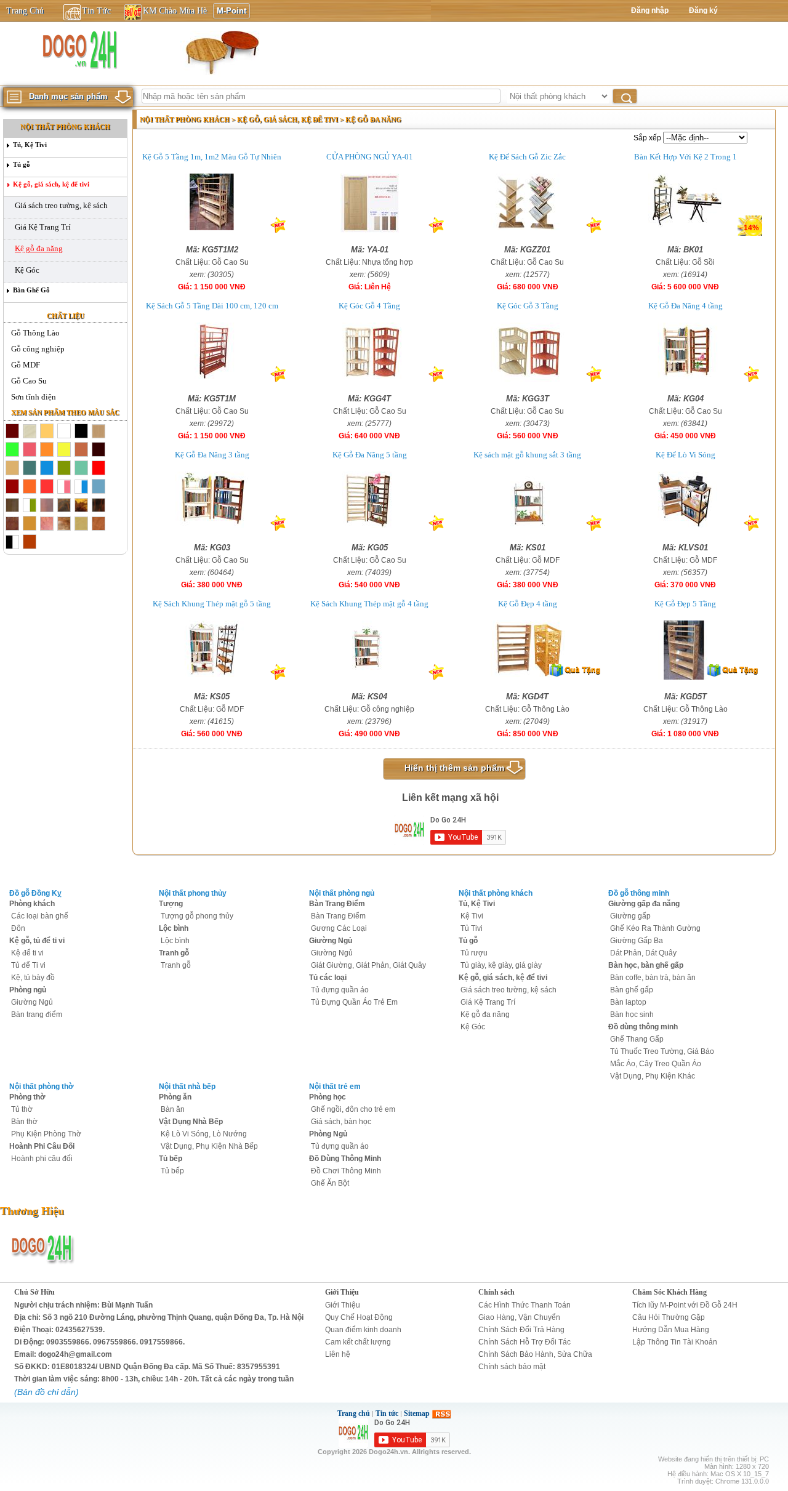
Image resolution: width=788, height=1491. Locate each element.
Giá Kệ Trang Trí (43, 226)
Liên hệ (337, 1354)
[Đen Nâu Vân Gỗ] (64, 505)
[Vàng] (64, 450)
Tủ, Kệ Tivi (30, 144)
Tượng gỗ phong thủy (197, 916)
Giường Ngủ (32, 1002)
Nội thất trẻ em (335, 1086)
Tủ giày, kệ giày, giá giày (501, 965)
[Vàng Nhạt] (81, 524)
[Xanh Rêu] (64, 468)
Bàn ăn (173, 1109)
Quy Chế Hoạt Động (359, 1317)
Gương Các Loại (339, 928)
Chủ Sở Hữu (34, 1292)
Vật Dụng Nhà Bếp (191, 1121)
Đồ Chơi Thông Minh (346, 1171)
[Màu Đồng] (29, 524)
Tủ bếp (170, 1158)
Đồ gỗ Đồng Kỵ (35, 893)
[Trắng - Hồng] (64, 487)
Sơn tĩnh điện (33, 396)
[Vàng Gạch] (29, 487)
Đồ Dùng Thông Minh (345, 1158)
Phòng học (327, 1097)
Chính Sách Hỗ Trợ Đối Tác (524, 1342)
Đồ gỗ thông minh (638, 893)
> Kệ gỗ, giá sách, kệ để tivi (285, 119)
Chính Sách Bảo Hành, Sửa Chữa (535, 1354)
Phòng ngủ (27, 990)
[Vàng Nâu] (12, 468)
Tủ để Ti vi (28, 965)
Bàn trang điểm (36, 1014)
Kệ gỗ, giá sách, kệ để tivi (51, 184)
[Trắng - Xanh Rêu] (29, 505)
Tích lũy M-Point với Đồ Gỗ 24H (685, 1305)
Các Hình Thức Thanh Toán (524, 1305)
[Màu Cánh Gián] (12, 431)
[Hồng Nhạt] (29, 450)
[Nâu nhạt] (81, 450)
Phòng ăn (175, 1097)
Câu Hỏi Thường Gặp (668, 1317)
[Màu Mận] (12, 487)
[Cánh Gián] (98, 524)
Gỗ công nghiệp (38, 348)
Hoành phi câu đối (42, 1158)
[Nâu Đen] (46, 505)
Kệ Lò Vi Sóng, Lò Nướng (204, 1134)
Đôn (18, 928)
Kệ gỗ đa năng (39, 248)
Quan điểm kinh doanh (363, 1329)
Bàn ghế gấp (631, 990)
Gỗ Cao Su (29, 380)
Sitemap (417, 1413)
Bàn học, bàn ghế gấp (645, 965)
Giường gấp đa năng (644, 903)
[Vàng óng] (46, 431)
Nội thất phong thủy (193, 893)
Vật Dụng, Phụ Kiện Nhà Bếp (209, 1146)
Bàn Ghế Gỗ (31, 290)
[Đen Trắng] (12, 542)
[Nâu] (12, 524)
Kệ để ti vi (27, 953)
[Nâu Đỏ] (46, 487)
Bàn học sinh (632, 1014)
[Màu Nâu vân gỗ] (98, 431)
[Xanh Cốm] (12, 450)
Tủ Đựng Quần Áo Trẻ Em (354, 1002)
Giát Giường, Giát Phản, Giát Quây (368, 965)
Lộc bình (173, 928)
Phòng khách (32, 903)
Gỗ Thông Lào (35, 332)
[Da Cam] (46, 450)
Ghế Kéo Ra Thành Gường (655, 928)
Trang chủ (353, 1413)
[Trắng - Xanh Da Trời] (81, 487)
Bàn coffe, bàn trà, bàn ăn (653, 977)
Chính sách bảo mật (511, 1366)
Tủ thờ (22, 1109)
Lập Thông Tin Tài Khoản (674, 1342)
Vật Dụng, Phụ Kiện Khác (652, 1076)
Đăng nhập (650, 10)
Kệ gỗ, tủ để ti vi (37, 940)
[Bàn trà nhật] (220, 51)
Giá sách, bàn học (341, 1121)
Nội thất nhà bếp (187, 1086)
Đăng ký (703, 10)
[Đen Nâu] (12, 505)
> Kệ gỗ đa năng (370, 119)
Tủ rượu (474, 953)
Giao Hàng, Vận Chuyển (519, 1317)
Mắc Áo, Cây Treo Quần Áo (655, 1063)
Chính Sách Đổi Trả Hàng (521, 1329)
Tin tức (387, 1413)
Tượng (171, 903)
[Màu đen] (81, 431)
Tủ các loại (328, 977)
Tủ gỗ (21, 164)
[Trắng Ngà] (29, 431)
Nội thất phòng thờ (41, 1086)
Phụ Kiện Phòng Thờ (46, 1134)
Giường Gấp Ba (636, 940)
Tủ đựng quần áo (340, 990)
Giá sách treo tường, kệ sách (61, 205)
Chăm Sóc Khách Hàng (669, 1292)
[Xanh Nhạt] (98, 487)
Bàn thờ (24, 1121)
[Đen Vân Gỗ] (98, 505)
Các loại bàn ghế (39, 916)
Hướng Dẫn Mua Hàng (670, 1329)
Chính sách (496, 1292)
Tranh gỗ (174, 953)
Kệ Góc (27, 270)
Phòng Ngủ (328, 1134)
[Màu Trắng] (64, 431)
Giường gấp (630, 916)
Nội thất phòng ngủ (341, 893)
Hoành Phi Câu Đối (41, 1146)
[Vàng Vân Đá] (64, 524)
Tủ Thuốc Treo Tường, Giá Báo (662, 1051)
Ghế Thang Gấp (637, 1039)
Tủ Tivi (471, 928)
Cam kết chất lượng (358, 1342)
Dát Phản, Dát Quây (643, 953)
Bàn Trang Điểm (337, 903)
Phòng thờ (27, 1097)
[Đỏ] (98, 468)
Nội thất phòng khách (65, 127)
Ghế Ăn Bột (330, 1183)
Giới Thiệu (342, 1292)
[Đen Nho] (98, 450)
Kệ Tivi (471, 916)
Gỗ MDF (25, 364)
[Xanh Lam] (46, 468)
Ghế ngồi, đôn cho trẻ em (353, 1109)
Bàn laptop (628, 1002)
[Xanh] (29, 468)
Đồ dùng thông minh (643, 1027)
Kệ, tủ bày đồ (33, 977)
